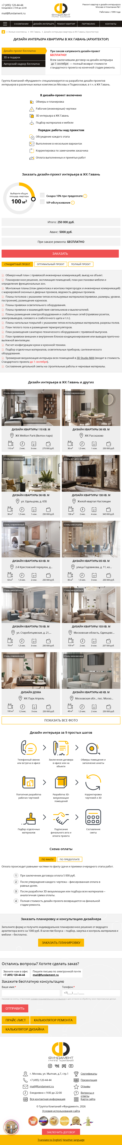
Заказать (60, 253)
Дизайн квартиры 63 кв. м (30, 561)
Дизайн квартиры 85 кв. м (91, 561)
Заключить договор (61, 1132)
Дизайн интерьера (43, 23)
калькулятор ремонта (53, 1020)
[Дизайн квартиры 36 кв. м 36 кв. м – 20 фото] (31, 473)
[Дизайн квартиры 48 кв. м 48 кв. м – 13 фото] (91, 670)
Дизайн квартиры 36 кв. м (91, 429)
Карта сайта (88, 1099)
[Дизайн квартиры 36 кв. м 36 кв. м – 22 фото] (91, 407)
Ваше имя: (9, 987)
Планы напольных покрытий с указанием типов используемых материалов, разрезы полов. (63, 322)
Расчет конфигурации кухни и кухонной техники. (36, 345)
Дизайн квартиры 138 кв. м (91, 495)
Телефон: (68, 987)
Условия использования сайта (61, 1111)
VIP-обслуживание (59, 202)
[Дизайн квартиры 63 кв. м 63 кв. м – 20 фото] (31, 539)
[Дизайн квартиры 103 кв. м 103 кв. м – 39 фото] (91, 604)
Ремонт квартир (66, 23)
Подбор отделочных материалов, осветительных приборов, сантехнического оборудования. (52, 351)
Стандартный (17, 264)
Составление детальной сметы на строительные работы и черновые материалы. (55, 366)
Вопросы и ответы (87, 1094)
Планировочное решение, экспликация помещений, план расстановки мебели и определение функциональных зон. (54, 281)
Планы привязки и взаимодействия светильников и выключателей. (47, 309)
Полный (81, 264)
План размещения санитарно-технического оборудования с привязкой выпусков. (57, 332)
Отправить (15, 1008)
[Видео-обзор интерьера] (27, 619)
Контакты (110, 23)
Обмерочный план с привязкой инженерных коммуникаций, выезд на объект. (54, 275)
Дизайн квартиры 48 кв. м (91, 692)
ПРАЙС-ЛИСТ (16, 1020)
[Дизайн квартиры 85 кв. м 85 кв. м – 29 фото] (91, 539)
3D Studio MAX (85, 358)
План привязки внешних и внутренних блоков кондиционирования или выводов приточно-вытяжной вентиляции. (61, 338)
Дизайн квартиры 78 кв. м (30, 626)
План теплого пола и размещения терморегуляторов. (39, 327)
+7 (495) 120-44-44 (12, 5)
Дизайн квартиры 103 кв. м (91, 626)
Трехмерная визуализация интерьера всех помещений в (41, 358)
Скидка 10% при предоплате (66, 196)
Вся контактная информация (47, 1099)
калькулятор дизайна (25, 1029)
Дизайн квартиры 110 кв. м (31, 429)
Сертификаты (89, 1073)
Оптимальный (50, 264)
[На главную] (3, 32)
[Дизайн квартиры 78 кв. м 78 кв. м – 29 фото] (31, 604)
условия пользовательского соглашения (48, 999)
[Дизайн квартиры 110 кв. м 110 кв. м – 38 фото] (31, 407)
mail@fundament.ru (14, 13)
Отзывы (85, 1086)
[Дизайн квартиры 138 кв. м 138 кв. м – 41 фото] (91, 473)
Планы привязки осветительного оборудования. (36, 305)
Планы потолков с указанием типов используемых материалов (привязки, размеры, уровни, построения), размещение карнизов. (61, 298)
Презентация (89, 1080)
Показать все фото (61, 720)
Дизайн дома (31, 692)
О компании (21, 23)
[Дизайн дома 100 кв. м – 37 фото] (31, 670)
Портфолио (88, 23)
